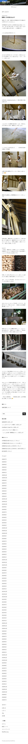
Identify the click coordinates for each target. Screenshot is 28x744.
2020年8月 (4, 633)
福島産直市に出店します (7, 422)
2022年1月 (4, 588)
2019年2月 (4, 681)
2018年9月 (4, 694)
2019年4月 (4, 676)
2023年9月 (4, 535)
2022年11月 (4, 562)
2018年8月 (4, 697)
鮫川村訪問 (4, 451)
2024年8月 (4, 509)
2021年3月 (4, 615)
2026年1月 (4, 472)
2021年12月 (4, 591)
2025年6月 (4, 485)
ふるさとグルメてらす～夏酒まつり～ (10, 429)
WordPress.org (5, 731)
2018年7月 (4, 699)
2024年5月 (4, 517)
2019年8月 (4, 665)
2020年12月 (4, 623)
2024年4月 (4, 520)
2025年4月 (4, 491)
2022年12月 (4, 559)
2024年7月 (4, 512)
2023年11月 (4, 530)
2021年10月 (4, 596)
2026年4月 (4, 467)
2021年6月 (4, 607)
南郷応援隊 (6, 2)
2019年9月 (4, 662)
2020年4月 (4, 644)
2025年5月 (4, 488)
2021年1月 (4, 620)
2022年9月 (4, 567)
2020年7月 (4, 636)
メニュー (15, 7)
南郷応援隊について (6, 407)
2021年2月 (4, 617)
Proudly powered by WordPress (8, 740)
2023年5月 (4, 546)
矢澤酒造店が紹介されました (8, 440)
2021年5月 (4, 610)
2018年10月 (4, 692)
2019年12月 (4, 654)
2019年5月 (4, 673)
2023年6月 (4, 543)
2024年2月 (4, 525)
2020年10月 (4, 628)
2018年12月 (4, 686)
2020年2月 (4, 649)
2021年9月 (4, 599)
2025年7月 (4, 483)
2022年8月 (4, 570)
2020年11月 (4, 625)
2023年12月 (4, 528)
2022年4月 (4, 580)
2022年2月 (4, 586)
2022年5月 (4, 578)
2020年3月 (4, 647)
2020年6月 (4, 639)
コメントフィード (6, 729)
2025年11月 (4, 475)
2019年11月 (4, 657)
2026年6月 (4, 461)
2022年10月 (4, 565)
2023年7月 (4, 541)
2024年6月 (4, 514)
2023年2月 (4, 554)
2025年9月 (4, 480)
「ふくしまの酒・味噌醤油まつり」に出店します (12, 432)
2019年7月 (4, 668)
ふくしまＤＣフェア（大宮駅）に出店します (11, 424)
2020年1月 (4, 652)
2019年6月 (4, 670)
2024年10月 (4, 504)
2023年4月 (4, 549)
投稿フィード (5, 726)
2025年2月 (4, 496)
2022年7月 (4, 572)
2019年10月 (4, 660)
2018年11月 (4, 689)
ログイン (4, 723)
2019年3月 (4, 678)
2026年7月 (4, 459)
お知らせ (4, 707)
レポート (4, 710)
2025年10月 (4, 477)
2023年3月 (4, 551)
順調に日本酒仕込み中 (8, 17)
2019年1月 (4, 684)
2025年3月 (4, 493)
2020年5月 (4, 641)
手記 (3, 713)
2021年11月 (4, 594)
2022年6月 (4, 575)
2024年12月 (4, 498)
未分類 (3, 715)
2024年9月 (4, 506)
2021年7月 (4, 604)
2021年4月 (4, 612)
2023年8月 (4, 538)
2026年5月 (4, 464)
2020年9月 (4, 631)
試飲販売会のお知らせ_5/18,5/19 (9, 445)
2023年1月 (4, 557)
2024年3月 (4, 522)
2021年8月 (4, 602)
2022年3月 (4, 583)
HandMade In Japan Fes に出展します (10, 427)
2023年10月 (4, 533)
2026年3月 (4, 469)
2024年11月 (4, 501)
